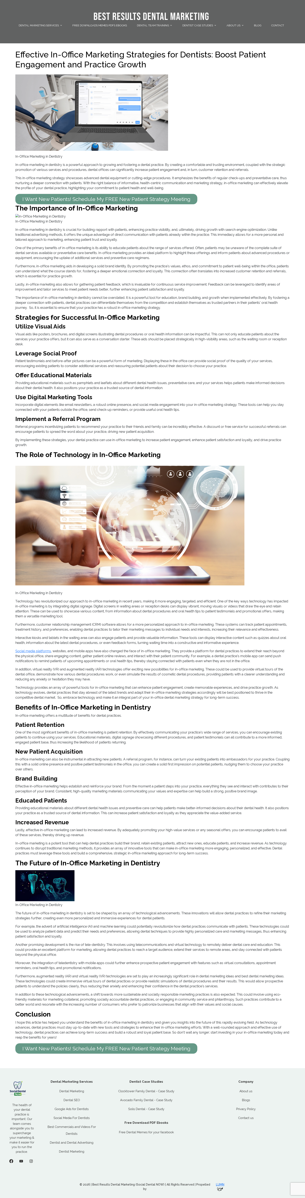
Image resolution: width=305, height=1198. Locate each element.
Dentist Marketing (71, 1151)
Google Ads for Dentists (72, 1109)
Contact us (246, 1118)
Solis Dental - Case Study (146, 1109)
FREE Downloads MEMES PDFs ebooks (99, 25)
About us (245, 1091)
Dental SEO (71, 1100)
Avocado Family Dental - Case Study (146, 1100)
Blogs (246, 1100)
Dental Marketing (71, 1091)
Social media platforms (33, 651)
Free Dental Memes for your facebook (146, 1132)
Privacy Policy (246, 1109)
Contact (277, 25)
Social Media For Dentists (72, 1118)
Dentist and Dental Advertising (71, 1142)
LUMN (220, 1184)
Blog (257, 25)
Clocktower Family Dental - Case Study (146, 1091)
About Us (233, 25)
